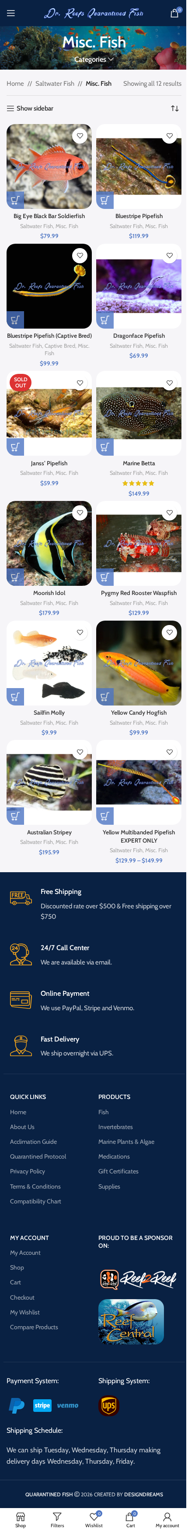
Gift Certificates (118, 1171)
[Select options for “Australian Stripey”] (15, 816)
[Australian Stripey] (49, 782)
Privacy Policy (27, 1171)
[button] (15, 697)
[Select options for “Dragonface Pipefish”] (105, 320)
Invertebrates (115, 1127)
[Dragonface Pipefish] (138, 286)
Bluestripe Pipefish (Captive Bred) (49, 335)
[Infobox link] (94, 904)
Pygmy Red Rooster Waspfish (139, 592)
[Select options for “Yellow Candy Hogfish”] (105, 697)
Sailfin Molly (49, 712)
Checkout (22, 1297)
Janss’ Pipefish (49, 463)
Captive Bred (60, 346)
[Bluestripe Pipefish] (138, 166)
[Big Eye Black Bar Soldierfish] (49, 166)
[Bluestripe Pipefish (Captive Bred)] (49, 286)
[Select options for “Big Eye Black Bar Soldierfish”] (15, 200)
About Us (22, 1127)
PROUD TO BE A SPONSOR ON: (135, 1242)
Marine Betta (139, 463)
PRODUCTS (114, 1097)
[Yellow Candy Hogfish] (138, 663)
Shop (17, 1267)
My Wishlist (25, 1312)
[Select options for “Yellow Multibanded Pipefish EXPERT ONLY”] (105, 816)
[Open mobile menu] (11, 13)
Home (15, 83)
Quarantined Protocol (38, 1156)
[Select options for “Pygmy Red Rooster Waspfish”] (105, 577)
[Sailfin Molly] (49, 663)
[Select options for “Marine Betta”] (105, 447)
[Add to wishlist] (79, 136)
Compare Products (34, 1327)
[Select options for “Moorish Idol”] (15, 577)
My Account (25, 1253)
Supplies (109, 1186)
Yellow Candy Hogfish (139, 712)
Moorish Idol (49, 592)
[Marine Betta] (138, 413)
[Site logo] (94, 13)
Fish (103, 1112)
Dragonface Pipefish (139, 335)
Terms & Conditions (35, 1186)
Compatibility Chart (35, 1201)
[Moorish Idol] (49, 543)
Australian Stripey (49, 832)
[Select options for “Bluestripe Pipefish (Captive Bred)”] (15, 320)
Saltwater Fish (54, 83)
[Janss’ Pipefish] (49, 413)
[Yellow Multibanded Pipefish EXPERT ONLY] (138, 782)
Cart (15, 1282)
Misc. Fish (67, 226)
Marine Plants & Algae (126, 1142)
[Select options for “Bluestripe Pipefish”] (105, 200)
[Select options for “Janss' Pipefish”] (15, 447)
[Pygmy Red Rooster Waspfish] (138, 543)
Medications (114, 1156)
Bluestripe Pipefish (139, 215)
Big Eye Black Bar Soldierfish (49, 215)
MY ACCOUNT (29, 1238)
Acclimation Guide (33, 1142)
